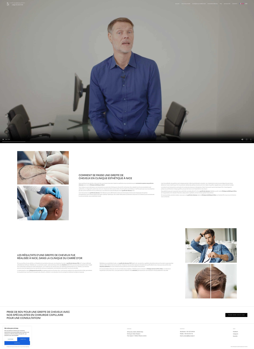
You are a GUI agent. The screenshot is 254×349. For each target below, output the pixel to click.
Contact (234, 3)
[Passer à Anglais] (243, 3)
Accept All (17, 343)
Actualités (227, 3)
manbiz (245, 346)
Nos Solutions (186, 3)
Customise (10, 339)
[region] (17, 336)
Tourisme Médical (213, 3)
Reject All (23, 339)
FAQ (221, 3)
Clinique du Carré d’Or (199, 3)
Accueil (177, 3)
